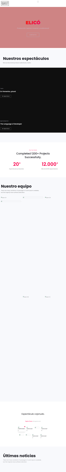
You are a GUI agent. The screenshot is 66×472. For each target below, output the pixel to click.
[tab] (21, 429)
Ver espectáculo (6, 96)
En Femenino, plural (8, 91)
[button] (38, 2)
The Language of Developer (11, 124)
